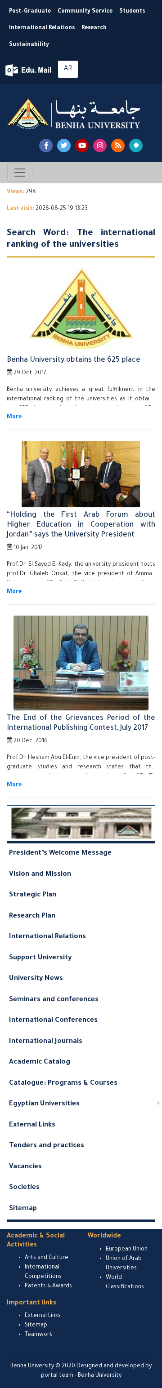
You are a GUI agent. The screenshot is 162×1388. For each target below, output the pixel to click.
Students (132, 12)
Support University (40, 958)
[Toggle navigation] (19, 173)
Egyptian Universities (44, 1104)
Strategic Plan (32, 895)
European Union (127, 1249)
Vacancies (25, 1167)
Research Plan (32, 916)
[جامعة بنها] (75, 114)
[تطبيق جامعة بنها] (136, 145)
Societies (24, 1188)
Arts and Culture (46, 1258)
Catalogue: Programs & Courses (63, 1083)
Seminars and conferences (54, 1000)
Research (94, 28)
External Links (32, 1125)
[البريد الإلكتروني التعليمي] (29, 70)
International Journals (45, 1042)
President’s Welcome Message (60, 853)
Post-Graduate (30, 12)
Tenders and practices (46, 1146)
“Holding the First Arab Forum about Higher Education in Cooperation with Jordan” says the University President (81, 525)
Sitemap (23, 1209)
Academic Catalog (39, 1062)
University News (36, 979)
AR (68, 69)
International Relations (42, 28)
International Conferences (53, 1020)
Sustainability (29, 45)
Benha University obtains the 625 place (73, 360)
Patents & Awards (48, 1286)
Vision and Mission (40, 874)
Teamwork (38, 1335)
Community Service (85, 12)
